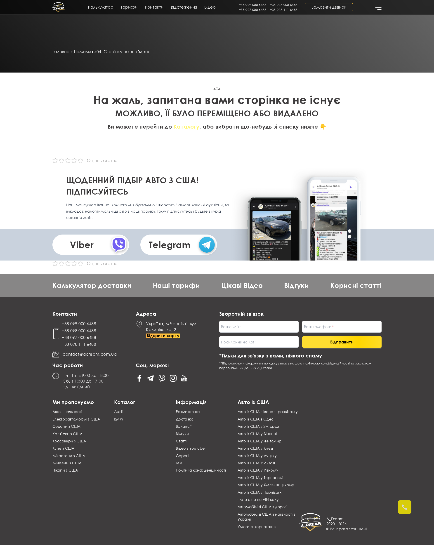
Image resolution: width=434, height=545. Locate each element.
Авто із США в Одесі (256, 419)
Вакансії (183, 426)
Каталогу (186, 126)
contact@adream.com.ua (90, 354)
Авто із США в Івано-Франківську (268, 411)
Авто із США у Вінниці (257, 434)
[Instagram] (173, 378)
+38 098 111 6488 (284, 10)
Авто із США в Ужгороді (259, 426)
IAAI (179, 463)
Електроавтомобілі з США (76, 419)
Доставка (184, 419)
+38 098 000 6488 (284, 5)
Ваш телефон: (318, 326)
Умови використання (257, 526)
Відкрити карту (163, 336)
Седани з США (66, 426)
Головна (61, 51)
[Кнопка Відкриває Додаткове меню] (378, 7)
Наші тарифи (176, 285)
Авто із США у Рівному (258, 470)
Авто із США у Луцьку (257, 455)
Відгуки (296, 285)
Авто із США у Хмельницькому (266, 485)
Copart (182, 455)
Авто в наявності (67, 411)
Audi (118, 411)
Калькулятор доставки (91, 285)
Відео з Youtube (190, 448)
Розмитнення (188, 411)
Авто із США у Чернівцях (259, 492)
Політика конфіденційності (201, 470)
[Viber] (161, 378)
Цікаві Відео (242, 285)
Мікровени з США (68, 455)
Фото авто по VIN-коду (258, 499)
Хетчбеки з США (67, 434)
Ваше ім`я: (231, 326)
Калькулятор (100, 7)
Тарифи (129, 7)
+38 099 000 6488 (253, 5)
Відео (210, 7)
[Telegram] (150, 378)
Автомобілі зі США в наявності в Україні (266, 517)
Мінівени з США (67, 463)
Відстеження (184, 7)
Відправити (342, 341)
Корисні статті (356, 285)
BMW (118, 419)
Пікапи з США (65, 470)
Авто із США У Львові (256, 463)
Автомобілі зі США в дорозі (262, 507)
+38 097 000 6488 (253, 10)
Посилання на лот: (238, 342)
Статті (181, 441)
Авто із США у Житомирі (260, 441)
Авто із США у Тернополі (260, 477)
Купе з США (63, 448)
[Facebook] (139, 378)
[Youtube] (184, 378)
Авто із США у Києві (255, 448)
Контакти (154, 7)
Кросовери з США (69, 441)
